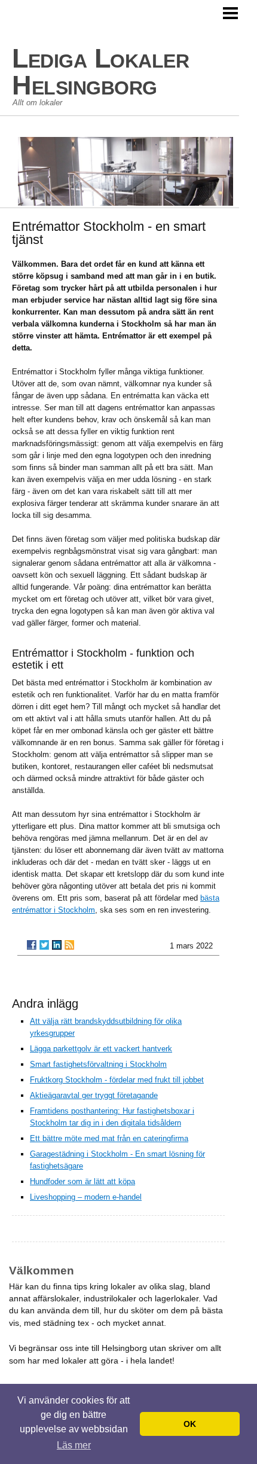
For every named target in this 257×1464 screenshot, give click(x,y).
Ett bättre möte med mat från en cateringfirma (109, 1138)
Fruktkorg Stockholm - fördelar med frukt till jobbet (117, 1079)
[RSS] (69, 945)
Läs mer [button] (74, 1445)
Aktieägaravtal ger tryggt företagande (94, 1095)
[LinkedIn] (57, 945)
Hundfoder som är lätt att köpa (82, 1181)
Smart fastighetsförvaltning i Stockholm (98, 1064)
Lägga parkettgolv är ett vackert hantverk (101, 1048)
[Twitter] (44, 945)
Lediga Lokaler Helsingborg (100, 71)
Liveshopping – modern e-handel (86, 1196)
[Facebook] (31, 945)
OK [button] (189, 1424)
